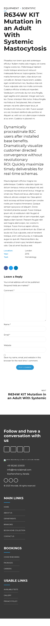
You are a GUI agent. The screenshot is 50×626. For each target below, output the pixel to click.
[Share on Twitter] (11, 268)
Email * (7, 335)
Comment (9, 290)
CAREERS (8, 569)
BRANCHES (8, 524)
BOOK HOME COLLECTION (14, 530)
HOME (6, 507)
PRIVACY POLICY (10, 601)
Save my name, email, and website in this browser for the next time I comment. (22, 359)
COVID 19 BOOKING (11, 557)
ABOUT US (8, 513)
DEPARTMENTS (10, 519)
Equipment (11, 8)
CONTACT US (9, 536)
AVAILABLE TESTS (11, 589)
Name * (7, 324)
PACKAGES (8, 563)
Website (7, 345)
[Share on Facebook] (6, 268)
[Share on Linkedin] (16, 268)
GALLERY (7, 595)
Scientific (29, 8)
